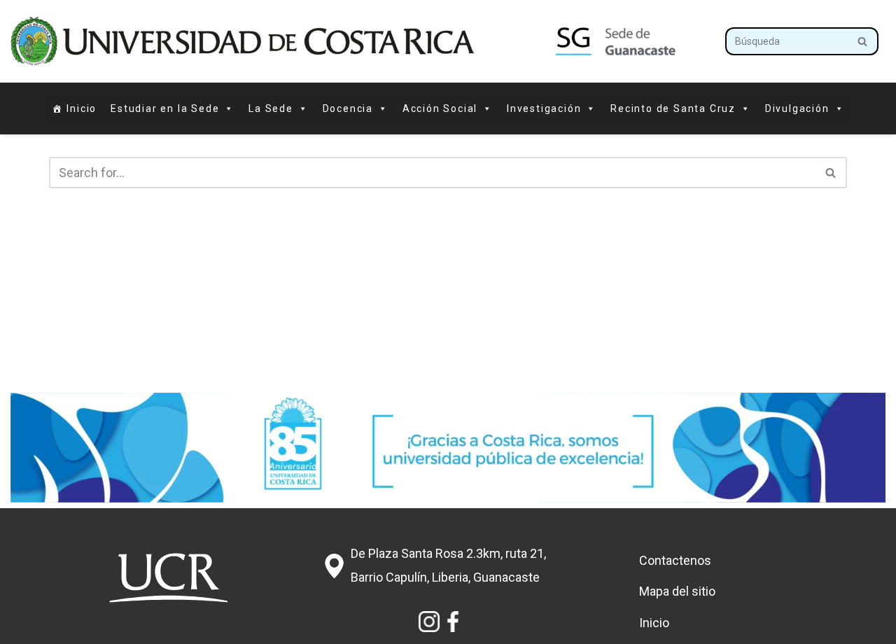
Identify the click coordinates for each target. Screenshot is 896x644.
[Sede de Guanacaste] (357, 41)
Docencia (348, 108)
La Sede (270, 108)
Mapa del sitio (677, 591)
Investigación (544, 108)
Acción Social (439, 108)
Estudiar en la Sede (165, 108)
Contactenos (675, 560)
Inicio (81, 108)
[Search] (862, 41)
